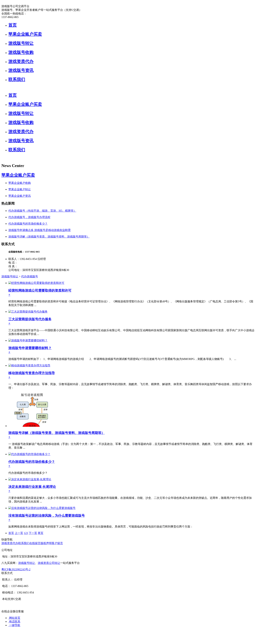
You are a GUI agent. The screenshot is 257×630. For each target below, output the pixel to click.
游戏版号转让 (21, 43)
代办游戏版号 (29, 276)
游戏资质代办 (21, 61)
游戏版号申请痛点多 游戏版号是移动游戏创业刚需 (39, 230)
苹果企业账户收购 (19, 182)
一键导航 (14, 625)
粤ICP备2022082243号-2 (15, 569)
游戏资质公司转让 (49, 562)
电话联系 (14, 621)
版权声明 (46, 543)
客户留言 (57, 543)
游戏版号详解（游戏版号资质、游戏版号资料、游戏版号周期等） (49, 236)
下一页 (33, 533)
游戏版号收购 (21, 52)
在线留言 (35, 543)
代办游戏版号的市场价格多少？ (28, 223)
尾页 (40, 533)
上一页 (19, 533)
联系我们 (16, 79)
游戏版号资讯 (21, 70)
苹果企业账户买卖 (25, 34)
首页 (12, 25)
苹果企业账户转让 (19, 189)
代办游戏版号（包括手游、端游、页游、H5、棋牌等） (42, 210)
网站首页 (14, 617)
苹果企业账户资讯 (19, 195)
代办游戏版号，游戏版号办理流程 (29, 217)
